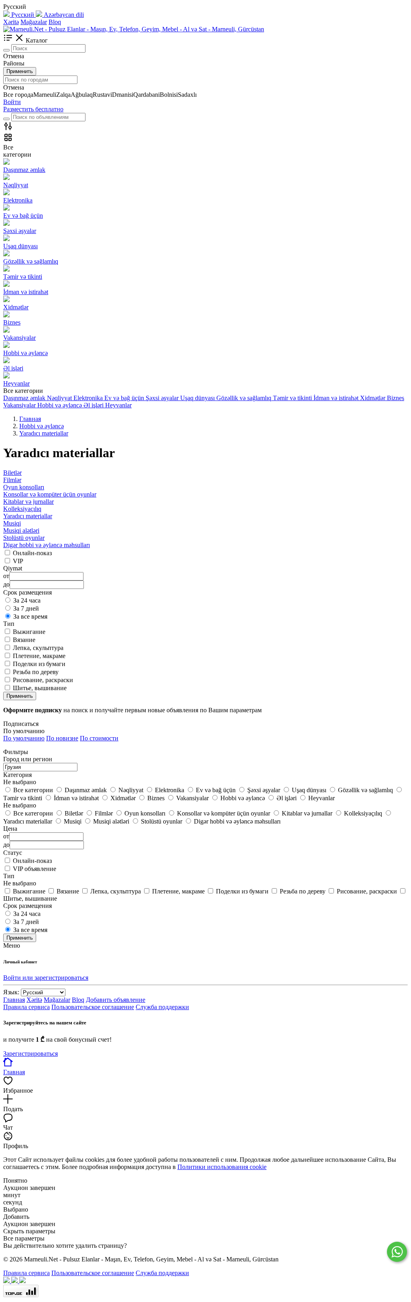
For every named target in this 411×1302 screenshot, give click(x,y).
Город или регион (27, 759)
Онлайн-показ (32, 553)
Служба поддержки (162, 1007)
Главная (14, 999)
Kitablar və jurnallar (28, 501)
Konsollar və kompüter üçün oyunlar (49, 494)
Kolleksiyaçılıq (22, 508)
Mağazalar (33, 21)
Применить (19, 71)
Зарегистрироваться (30, 1053)
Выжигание (29, 631)
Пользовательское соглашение (92, 1007)
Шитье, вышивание (40, 688)
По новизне (62, 738)
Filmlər (12, 479)
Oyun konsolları (23, 487)
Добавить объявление (115, 999)
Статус (12, 852)
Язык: (11, 992)
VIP (18, 561)
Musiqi (12, 523)
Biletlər (12, 472)
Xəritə (11, 21)
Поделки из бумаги (39, 663)
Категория (17, 774)
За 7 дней (26, 608)
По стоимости (99, 738)
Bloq (55, 21)
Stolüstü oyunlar (24, 537)
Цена (10, 828)
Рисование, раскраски (43, 680)
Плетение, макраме (39, 655)
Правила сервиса (26, 1007)
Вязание (24, 639)
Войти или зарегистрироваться (45, 977)
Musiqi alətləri (21, 530)
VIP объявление (34, 868)
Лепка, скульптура (38, 647)
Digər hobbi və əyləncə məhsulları (46, 545)
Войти (12, 101)
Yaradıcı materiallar (27, 516)
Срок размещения (27, 905)
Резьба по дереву (36, 671)
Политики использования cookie (222, 1166)
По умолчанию (24, 738)
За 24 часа (27, 600)
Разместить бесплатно (33, 109)
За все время (30, 616)
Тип (8, 876)
